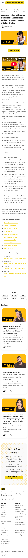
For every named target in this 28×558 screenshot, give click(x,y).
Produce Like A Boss (10, 226)
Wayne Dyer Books (10, 240)
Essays (3, 517)
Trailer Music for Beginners (19, 506)
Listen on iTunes (14, 50)
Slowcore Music (5, 541)
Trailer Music (4, 530)
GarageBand (8, 231)
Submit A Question (6, 521)
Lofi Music (4, 532)
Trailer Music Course (20, 509)
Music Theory (4, 544)
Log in (2, 523)
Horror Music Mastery (20, 514)
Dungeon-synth (5, 535)
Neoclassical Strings (20, 524)
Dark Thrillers (18, 520)
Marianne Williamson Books (12, 243)
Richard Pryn (8, 551)
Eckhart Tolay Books (10, 237)
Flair (3, 553)
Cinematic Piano (19, 511)
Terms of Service (19, 532)
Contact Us (4, 519)
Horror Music (4, 539)
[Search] (3, 2)
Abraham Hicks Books (11, 234)
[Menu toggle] (26, 2)
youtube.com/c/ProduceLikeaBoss (15, 258)
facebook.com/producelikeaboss (14, 268)
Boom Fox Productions (11, 223)
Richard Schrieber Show (6, 11)
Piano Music (4, 537)
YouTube (3, 514)
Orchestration (5, 546)
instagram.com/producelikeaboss (15, 263)
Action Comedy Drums (19, 516)
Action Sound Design (20, 522)
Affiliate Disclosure (20, 530)
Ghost (22, 551)
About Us (3, 505)
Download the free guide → (14, 477)
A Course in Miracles (10, 246)
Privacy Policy (18, 535)
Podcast (3, 512)
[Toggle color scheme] (3, 555)
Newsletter (4, 510)
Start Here (4, 508)
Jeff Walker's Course (10, 228)
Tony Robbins (8, 248)
